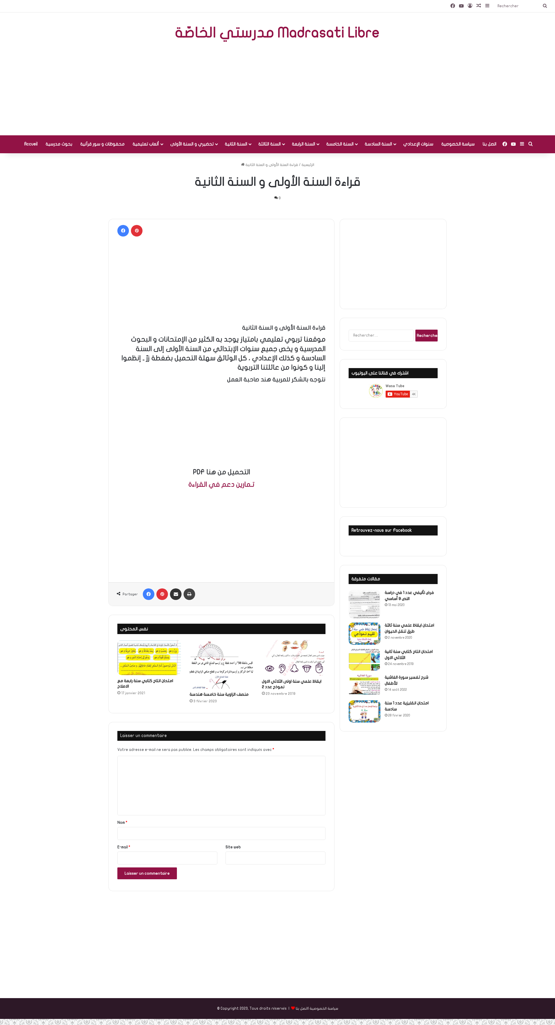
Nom (122, 823)
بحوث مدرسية (59, 144)
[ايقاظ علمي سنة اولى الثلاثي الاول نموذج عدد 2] (293, 658)
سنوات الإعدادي (418, 144)
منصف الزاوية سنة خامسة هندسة (219, 694)
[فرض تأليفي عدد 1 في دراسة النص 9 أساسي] (364, 604)
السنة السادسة (378, 144)
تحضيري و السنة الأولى (192, 144)
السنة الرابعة (303, 144)
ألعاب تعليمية (146, 144)
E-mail (123, 847)
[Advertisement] (277, 89)
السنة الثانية (236, 144)
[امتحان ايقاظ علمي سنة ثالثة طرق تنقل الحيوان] (364, 634)
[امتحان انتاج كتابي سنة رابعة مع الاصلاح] (149, 657)
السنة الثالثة (269, 144)
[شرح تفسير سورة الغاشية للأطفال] (364, 685)
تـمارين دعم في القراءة (221, 484)
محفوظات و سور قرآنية (102, 144)
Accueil (31, 144)
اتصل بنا (489, 144)
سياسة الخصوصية (458, 144)
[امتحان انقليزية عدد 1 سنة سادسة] (364, 711)
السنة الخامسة (340, 144)
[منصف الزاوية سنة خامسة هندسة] (221, 664)
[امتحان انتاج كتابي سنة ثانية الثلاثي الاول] (364, 660)
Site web (233, 847)
